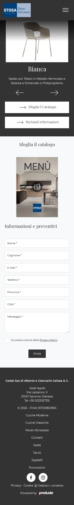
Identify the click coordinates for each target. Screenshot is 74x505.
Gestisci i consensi (50, 485)
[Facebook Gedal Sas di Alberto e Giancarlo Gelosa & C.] (31, 477)
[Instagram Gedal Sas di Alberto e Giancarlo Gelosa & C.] (43, 477)
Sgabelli (37, 460)
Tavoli (37, 452)
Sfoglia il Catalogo (42, 107)
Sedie (37, 445)
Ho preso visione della (34, 340)
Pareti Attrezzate (37, 430)
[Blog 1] (54, 93)
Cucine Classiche (37, 422)
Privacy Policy (48, 340)
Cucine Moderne (37, 415)
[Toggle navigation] (65, 10)
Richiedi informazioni (42, 122)
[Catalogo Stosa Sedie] (37, 187)
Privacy (16, 485)
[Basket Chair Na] (20, 93)
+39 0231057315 (39, 400)
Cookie (28, 485)
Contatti (37, 437)
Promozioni (37, 467)
